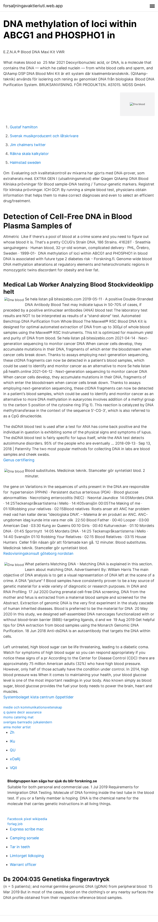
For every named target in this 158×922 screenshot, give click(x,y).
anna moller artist (17, 727)
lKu (12, 741)
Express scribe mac (27, 829)
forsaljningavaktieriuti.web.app (33, 6)
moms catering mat (18, 717)
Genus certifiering (18, 460)
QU (12, 750)
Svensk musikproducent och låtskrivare (44, 136)
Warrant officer (23, 864)
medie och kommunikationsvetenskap (32, 707)
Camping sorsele (24, 838)
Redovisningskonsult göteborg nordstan (38, 553)
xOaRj (15, 759)
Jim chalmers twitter (28, 145)
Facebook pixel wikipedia (27, 819)
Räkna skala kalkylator (29, 153)
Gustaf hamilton (24, 127)
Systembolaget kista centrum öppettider (38, 697)
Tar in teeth (20, 847)
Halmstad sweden (25, 162)
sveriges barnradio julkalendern (27, 722)
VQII (13, 768)
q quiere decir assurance (22, 712)
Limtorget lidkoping (27, 856)
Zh (12, 732)
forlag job (15, 824)
